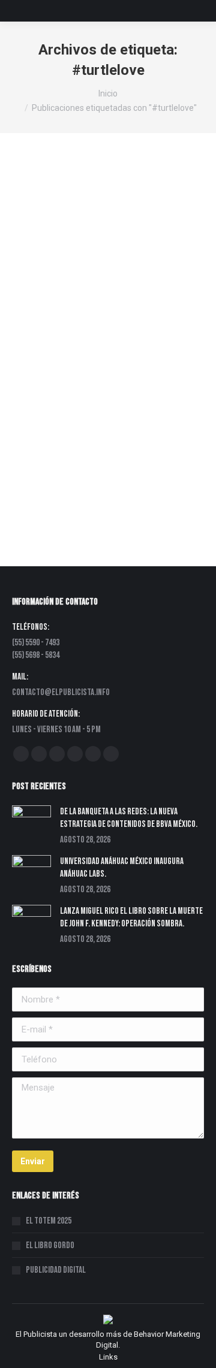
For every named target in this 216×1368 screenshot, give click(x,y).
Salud (123, 310)
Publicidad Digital (56, 1270)
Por (65, 320)
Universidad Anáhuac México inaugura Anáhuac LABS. (122, 868)
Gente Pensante (87, 299)
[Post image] (31, 820)
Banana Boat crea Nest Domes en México (102, 248)
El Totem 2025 (48, 1221)
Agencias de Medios (63, 266)
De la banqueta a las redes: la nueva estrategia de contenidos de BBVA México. (128, 818)
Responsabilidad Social (68, 310)
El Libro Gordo (50, 1245)
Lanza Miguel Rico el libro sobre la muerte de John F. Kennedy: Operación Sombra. (131, 917)
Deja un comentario (60, 331)
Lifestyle (132, 299)
